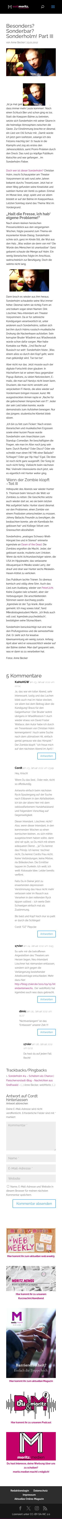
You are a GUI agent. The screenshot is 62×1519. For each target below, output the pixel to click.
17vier (19, 946)
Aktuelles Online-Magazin (29, 1499)
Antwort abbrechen (17, 1103)
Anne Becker (18, 42)
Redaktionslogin (20, 1490)
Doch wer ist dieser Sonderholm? (24, 170)
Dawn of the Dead (31, 544)
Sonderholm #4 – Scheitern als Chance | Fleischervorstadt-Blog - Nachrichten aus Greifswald (30, 1080)
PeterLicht (47, 587)
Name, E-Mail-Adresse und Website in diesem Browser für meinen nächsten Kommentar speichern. (29, 1190)
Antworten (46, 756)
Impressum (29, 1494)
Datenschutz (40, 1490)
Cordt (33, 1096)
